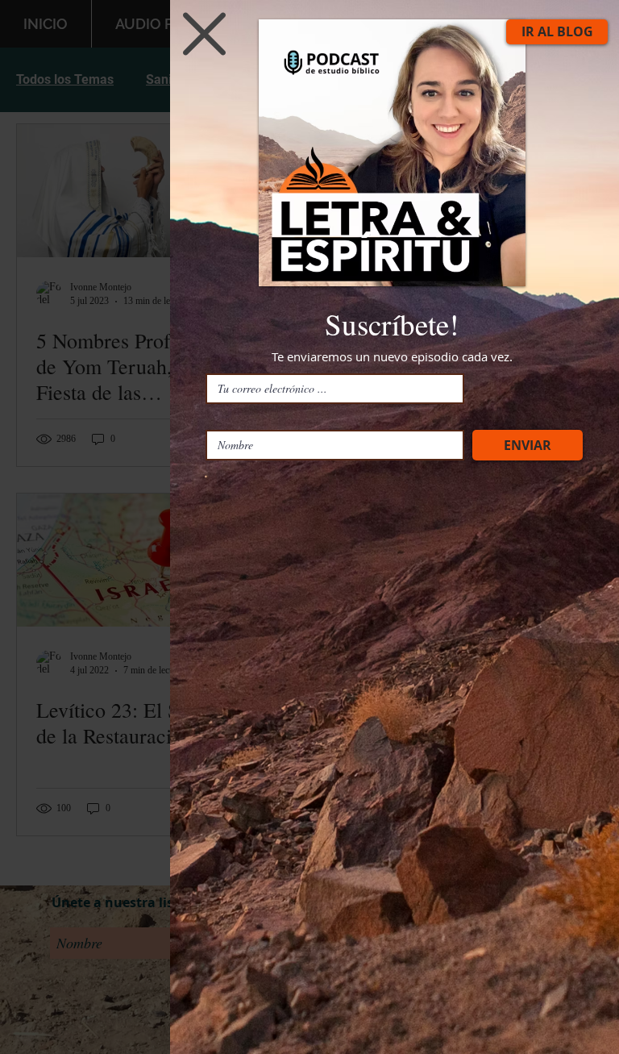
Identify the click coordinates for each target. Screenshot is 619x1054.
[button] (204, 34)
